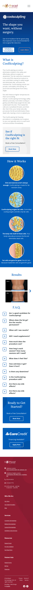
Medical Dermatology (10, 524)
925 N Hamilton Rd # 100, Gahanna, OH (16, 469)
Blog (6, 508)
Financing (7, 569)
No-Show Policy (8, 550)
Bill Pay (6, 566)
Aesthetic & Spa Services (11, 530)
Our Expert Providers (10, 504)
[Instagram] (27, 586)
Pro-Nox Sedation (9, 546)
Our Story (7, 501)
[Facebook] (24, 586)
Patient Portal (8, 543)
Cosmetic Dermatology (10, 520)
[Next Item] (30, 291)
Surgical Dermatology (10, 527)
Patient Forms (8, 562)
